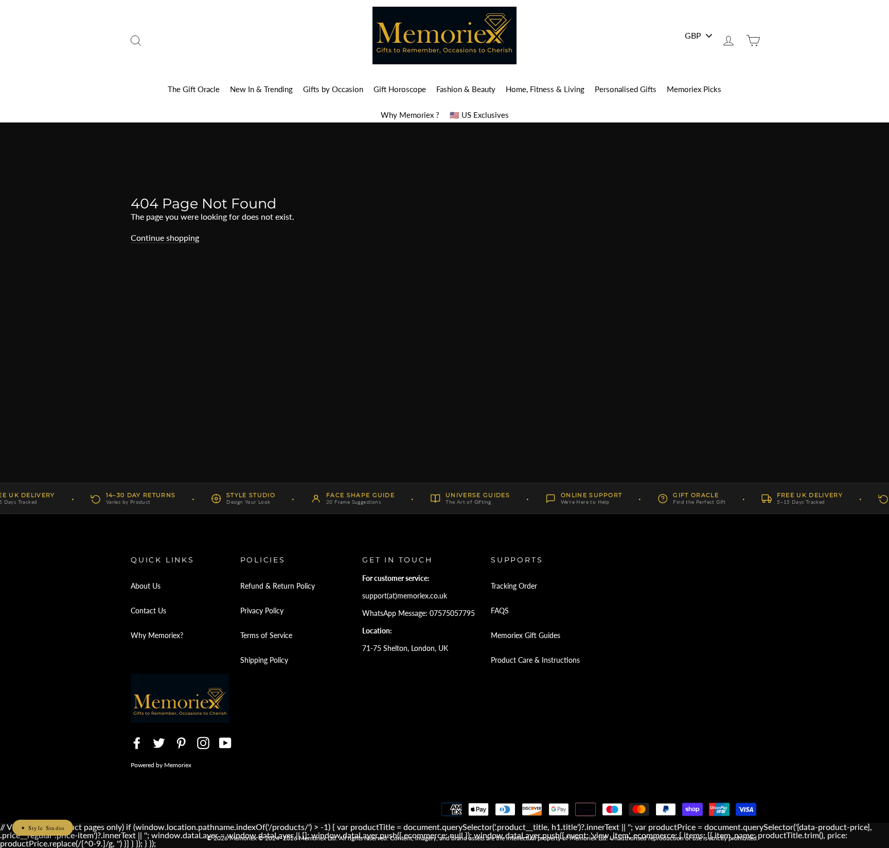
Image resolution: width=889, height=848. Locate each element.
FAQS (500, 610)
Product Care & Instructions (535, 660)
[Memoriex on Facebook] (137, 743)
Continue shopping (165, 237)
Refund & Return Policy (277, 585)
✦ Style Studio (43, 828)
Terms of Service (266, 635)
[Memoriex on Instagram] (203, 743)
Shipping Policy (264, 660)
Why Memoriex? (157, 635)
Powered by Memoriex (161, 765)
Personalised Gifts (625, 89)
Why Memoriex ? (410, 114)
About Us (146, 585)
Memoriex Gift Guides (525, 635)
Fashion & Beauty (465, 89)
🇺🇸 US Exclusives (479, 114)
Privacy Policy (261, 610)
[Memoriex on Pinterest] (181, 743)
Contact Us (148, 610)
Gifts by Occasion (333, 89)
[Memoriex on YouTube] (225, 743)
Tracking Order (514, 585)
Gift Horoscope (400, 89)
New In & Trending (261, 89)
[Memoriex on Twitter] (159, 743)
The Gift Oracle (194, 89)
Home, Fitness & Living (545, 89)
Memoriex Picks (694, 89)
